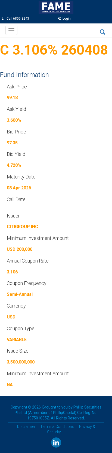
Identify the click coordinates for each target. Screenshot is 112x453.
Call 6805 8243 (17, 18)
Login (66, 18)
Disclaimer (26, 426)
